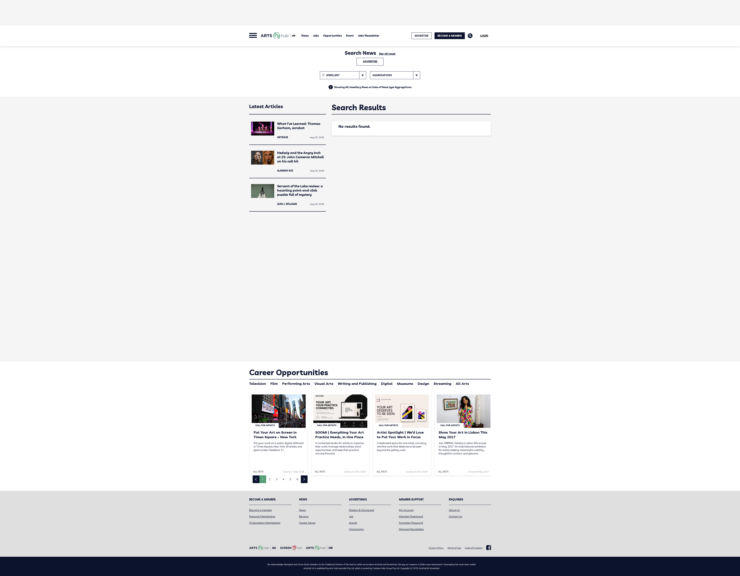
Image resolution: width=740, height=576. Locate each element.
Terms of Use (454, 547)
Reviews (304, 516)
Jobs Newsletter (368, 35)
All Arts (462, 383)
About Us (454, 510)
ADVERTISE (422, 35)
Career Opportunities (288, 372)
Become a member (260, 510)
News (305, 35)
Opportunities (332, 35)
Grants (353, 523)
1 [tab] (262, 479)
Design (423, 383)
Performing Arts (296, 383)
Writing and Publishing (357, 383)
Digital (387, 383)
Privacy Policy (436, 547)
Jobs (316, 35)
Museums (405, 383)
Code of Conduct (473, 547)
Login (484, 35)
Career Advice (307, 523)
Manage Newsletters (411, 529)
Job (351, 516)
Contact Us (455, 516)
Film (274, 383)
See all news (387, 53)
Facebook (488, 547)
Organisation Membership (264, 523)
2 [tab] (269, 479)
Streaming (442, 383)
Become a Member (449, 35)
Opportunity (356, 529)
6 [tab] (297, 479)
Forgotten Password (411, 523)
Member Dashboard (411, 516)
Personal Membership (262, 516)
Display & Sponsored (361, 510)
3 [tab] (276, 479)
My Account (406, 510)
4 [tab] (283, 479)
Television (257, 383)
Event (350, 35)
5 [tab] (290, 479)
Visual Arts (323, 383)
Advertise (370, 61)
